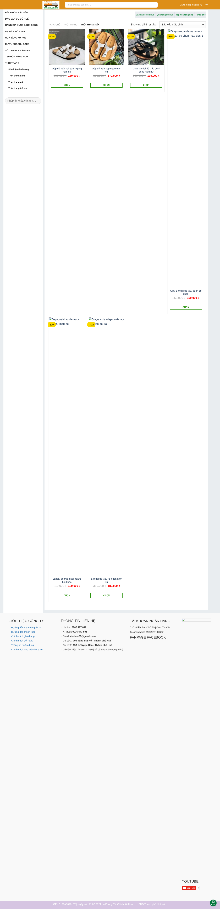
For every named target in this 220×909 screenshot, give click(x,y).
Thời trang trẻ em (17, 88)
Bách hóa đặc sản (16, 12)
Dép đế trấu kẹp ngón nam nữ (106, 70)
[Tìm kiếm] (154, 5)
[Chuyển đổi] (36, 12)
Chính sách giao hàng (23, 636)
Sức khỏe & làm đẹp (17, 50)
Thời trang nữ (15, 82)
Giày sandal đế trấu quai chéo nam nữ (146, 70)
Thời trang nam (16, 75)
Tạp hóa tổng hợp (16, 56)
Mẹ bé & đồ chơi (15, 31)
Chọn (67, 85)
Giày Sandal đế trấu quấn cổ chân (185, 293)
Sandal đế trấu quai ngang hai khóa (66, 581)
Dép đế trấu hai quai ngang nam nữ (67, 70)
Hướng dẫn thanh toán (23, 631)
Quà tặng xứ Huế (15, 37)
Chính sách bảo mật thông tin (27, 649)
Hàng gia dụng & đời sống (21, 25)
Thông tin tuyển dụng (22, 645)
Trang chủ (53, 24)
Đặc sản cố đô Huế (17, 19)
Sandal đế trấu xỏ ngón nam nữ (106, 581)
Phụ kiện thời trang (18, 69)
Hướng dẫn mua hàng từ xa (26, 627)
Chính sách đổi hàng (22, 640)
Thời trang (12, 63)
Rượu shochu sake (17, 44)
